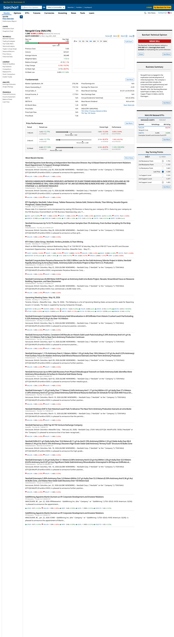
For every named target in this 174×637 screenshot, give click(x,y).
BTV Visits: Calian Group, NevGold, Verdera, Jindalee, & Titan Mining (54, 242)
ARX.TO (64, 311)
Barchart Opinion (8, 39)
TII (64, 218)
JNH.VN (116, 309)
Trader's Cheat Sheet (10, 49)
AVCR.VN (46, 309)
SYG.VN (82, 309)
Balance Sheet (7, 99)
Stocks (7, 13)
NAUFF (47, 176)
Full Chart (128, 41)
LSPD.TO (64, 309)
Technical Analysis (9, 46)
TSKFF (44, 216)
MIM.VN (116, 311)
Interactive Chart (8, 28)
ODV (28, 216)
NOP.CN (29, 218)
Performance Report (9, 21)
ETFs (27, 13)
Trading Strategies (9, 41)
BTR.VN (29, 309)
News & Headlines (9, 64)
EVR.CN (92, 256)
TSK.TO (96, 218)
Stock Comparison (9, 74)
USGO (29, 508)
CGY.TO (116, 216)
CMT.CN (99, 311)
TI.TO (79, 218)
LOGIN (149, 7)
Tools (82, 13)
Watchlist (71, 7)
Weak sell (154, 41)
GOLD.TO (98, 508)
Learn (91, 13)
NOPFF (112, 218)
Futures (36, 13)
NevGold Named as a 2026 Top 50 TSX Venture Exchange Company (53, 425)
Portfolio (79, 7)
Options (17, 13)
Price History (7, 54)
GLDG (79, 508)
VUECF (29, 253)
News (73, 13)
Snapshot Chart (8, 31)
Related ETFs (7, 72)
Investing (62, 13)
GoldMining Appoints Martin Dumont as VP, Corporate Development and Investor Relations (64, 497)
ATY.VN (29, 311)
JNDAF (102, 253)
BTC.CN (81, 311)
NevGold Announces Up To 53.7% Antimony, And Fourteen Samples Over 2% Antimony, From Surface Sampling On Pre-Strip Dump (78, 224)
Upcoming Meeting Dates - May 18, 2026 (42, 297)
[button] (169, 12)
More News (129, 158)
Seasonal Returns (8, 51)
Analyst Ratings (8, 87)
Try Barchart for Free (162, 7)
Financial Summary (9, 94)
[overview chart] (103, 57)
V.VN (75, 256)
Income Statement (9, 97)
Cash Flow (6, 102)
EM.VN (99, 309)
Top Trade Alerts (8, 44)
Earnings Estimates (9, 84)
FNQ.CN (46, 311)
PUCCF (66, 253)
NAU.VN (29, 176)
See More (130, 79)
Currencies (49, 13)
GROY (63, 508)
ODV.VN (98, 216)
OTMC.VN (47, 218)
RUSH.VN (30, 256)
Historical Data (8, 56)
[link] (131, 36)
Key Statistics (7, 66)
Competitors (7, 69)
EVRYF (110, 256)
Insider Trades (7, 77)
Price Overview (8, 19)
